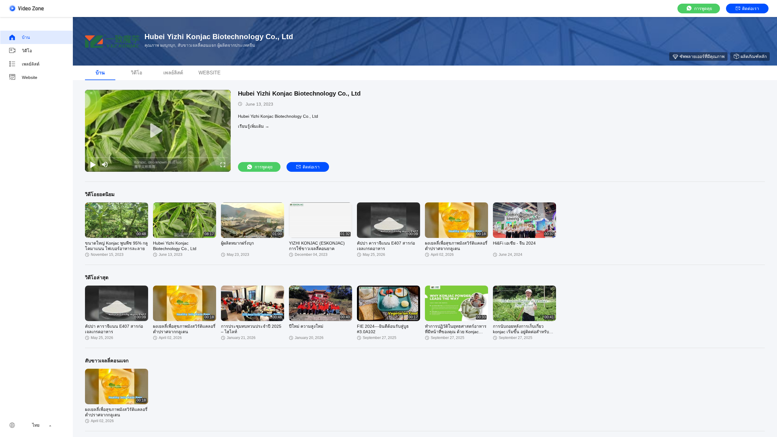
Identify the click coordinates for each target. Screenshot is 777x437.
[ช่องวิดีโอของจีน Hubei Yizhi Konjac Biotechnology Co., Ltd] (26, 8)
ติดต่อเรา (750, 8)
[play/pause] (93, 164)
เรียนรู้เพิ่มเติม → (253, 126)
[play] (157, 130)
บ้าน (26, 37)
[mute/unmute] (105, 164)
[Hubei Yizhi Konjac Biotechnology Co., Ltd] (112, 41)
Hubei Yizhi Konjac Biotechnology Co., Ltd (299, 93)
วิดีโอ (27, 50)
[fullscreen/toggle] (223, 164)
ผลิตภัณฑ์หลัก (754, 56)
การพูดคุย (703, 8)
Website (29, 77)
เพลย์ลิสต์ (30, 64)
